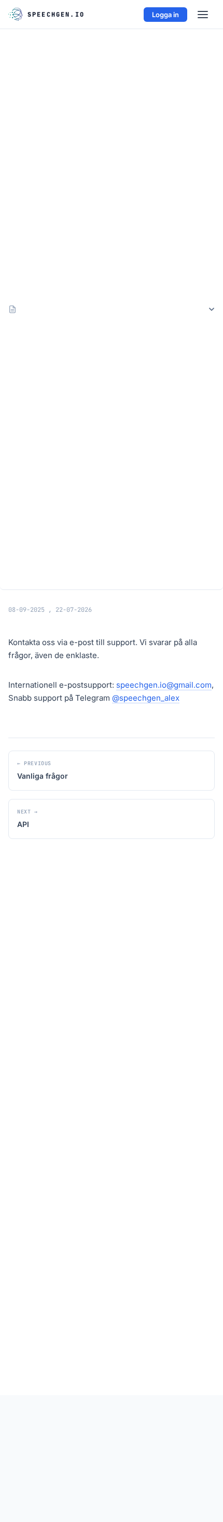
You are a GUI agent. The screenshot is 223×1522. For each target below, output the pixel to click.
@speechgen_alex (145, 698)
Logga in (165, 14)
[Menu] (202, 14)
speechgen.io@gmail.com (164, 685)
